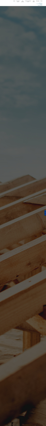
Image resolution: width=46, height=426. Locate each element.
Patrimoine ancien (40, 5)
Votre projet (14, 218)
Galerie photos (34, 1)
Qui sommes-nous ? (18, 1)
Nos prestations (22, 1)
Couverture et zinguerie (39, 3)
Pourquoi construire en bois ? (28, 1)
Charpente (41, 4)
